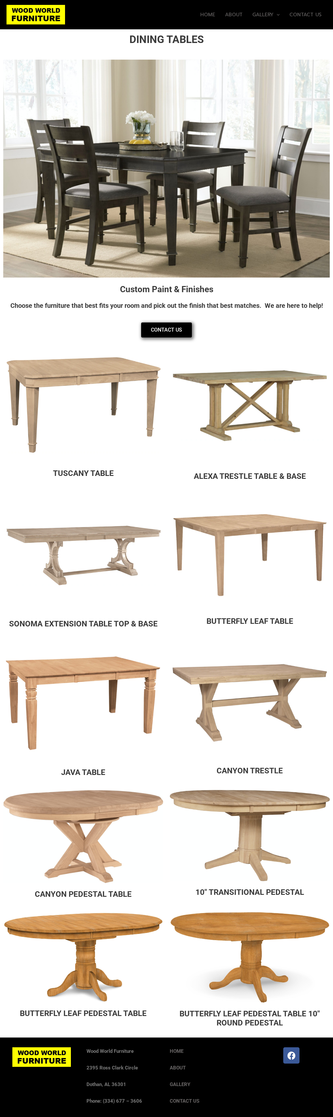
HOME (207, 14)
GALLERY (262, 14)
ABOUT (234, 14)
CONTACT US (305, 14)
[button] (276, 14)
